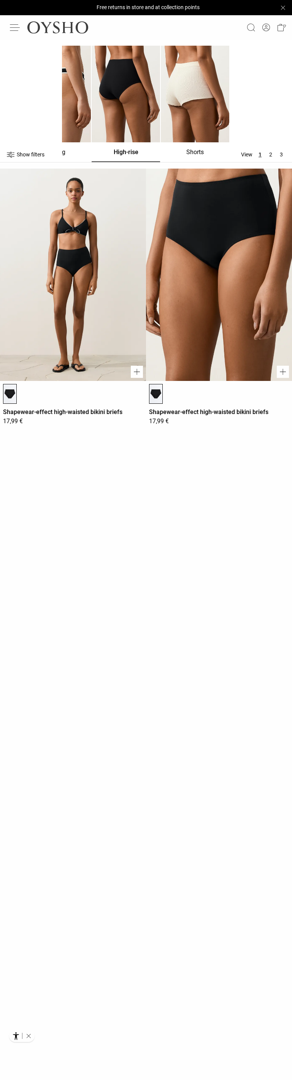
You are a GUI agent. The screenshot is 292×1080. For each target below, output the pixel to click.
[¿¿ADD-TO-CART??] (137, 372)
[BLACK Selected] (10, 394)
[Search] (251, 27)
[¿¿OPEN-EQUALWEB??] (22, 1036)
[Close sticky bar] (283, 7)
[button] (281, 27)
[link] (266, 27)
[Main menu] (15, 27)
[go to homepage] (57, 27)
